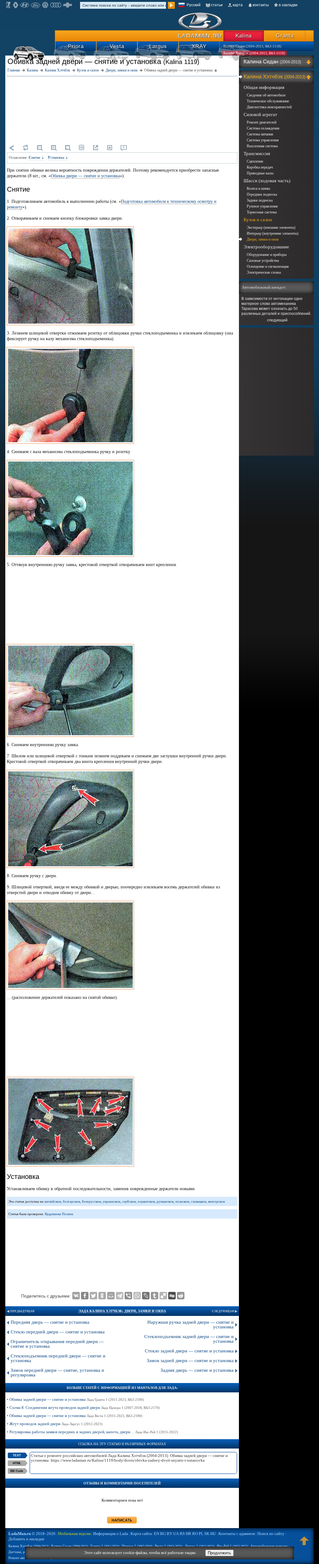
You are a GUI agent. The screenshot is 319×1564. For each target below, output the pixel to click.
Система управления (263, 140)
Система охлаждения (263, 128)
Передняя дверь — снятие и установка (50, 1322)
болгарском (71, 1201)
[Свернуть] (309, 76)
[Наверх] (304, 1543)
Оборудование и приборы (267, 254)
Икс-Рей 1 (232, 1546)
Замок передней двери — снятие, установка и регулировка (57, 1372)
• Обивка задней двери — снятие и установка (75, 1399)
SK (206, 1533)
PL (201, 1533)
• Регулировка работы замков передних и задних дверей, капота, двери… (92, 1432)
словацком (198, 1201)
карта (238, 5)
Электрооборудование (266, 246)
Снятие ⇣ (36, 157)
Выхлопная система (262, 146)
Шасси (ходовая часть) (267, 180)
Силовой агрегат (260, 114)
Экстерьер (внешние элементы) (271, 227)
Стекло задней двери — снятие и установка (189, 1350)
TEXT (17, 1455)
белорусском (91, 1201)
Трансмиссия (257, 153)
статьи (217, 5)
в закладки (288, 5)
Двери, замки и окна (263, 239)
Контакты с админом (236, 1533)
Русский (194, 5)
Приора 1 (137, 1546)
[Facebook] (84, 1295)
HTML (17, 1463)
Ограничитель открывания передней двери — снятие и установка (57, 1344)
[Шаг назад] (11, 147)
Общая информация (264, 87)
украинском (111, 1201)
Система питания (260, 134)
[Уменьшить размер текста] (39, 147)
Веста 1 (168, 1546)
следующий (277, 320)
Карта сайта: (142, 1533)
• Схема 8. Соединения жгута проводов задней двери (83, 1407)
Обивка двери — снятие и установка (85, 176)
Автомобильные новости (269, 1546)
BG (163, 1533)
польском (182, 1201)
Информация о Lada (110, 1533)
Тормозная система (262, 212)
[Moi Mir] (111, 1295)
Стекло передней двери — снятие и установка (58, 1331)
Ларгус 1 (199, 1546)
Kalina (244, 36)
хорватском (146, 1201)
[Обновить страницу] (25, 147)
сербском (129, 1201)
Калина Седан (272, 62)
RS (182, 1533)
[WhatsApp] (137, 1295)
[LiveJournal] (146, 1295)
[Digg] (172, 1295)
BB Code (16, 1471)
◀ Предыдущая (20, 1311)
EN (156, 1533)
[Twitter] (93, 1295)
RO (195, 1533)
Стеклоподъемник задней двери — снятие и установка (189, 1339)
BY (169, 1533)
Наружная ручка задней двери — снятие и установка (190, 1324)
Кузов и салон (258, 219)
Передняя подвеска (262, 194)
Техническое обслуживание (268, 101)
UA (176, 1533)
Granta (285, 36)
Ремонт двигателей (261, 122)
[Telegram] (119, 1295)
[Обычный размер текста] (67, 147)
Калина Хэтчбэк (274, 77)
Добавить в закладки (26, 1539)
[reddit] (180, 1295)
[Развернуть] (309, 61)
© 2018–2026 (31, 1533)
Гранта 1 (104, 1546)
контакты (261, 5)
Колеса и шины (258, 188)
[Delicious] (163, 1295)
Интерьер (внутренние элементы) (272, 233)
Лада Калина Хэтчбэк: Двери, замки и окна (122, 1311)
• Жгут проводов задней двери (54, 1423)
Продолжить (219, 1553)
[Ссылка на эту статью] (95, 147)
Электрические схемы (264, 272)
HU (213, 1533)
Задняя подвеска (260, 200)
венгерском (216, 1201)
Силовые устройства (263, 260)
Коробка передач (260, 167)
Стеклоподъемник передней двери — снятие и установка (58, 1358)
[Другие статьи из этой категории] (81, 147)
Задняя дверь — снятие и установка (197, 1370)
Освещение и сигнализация (268, 266)
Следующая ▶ (224, 1311)
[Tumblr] (154, 1295)
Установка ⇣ (58, 157)
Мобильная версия (74, 1533)
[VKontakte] (76, 1295)
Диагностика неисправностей (269, 107)
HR (188, 1533)
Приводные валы (260, 173)
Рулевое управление (262, 206)
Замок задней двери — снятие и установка (190, 1360)
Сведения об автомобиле (266, 95)
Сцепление (255, 161)
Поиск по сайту (270, 1533)
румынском (165, 1201)
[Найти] (171, 5)
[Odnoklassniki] (102, 1295)
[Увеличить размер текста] (53, 147)
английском (52, 1201)
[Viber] (128, 1295)
